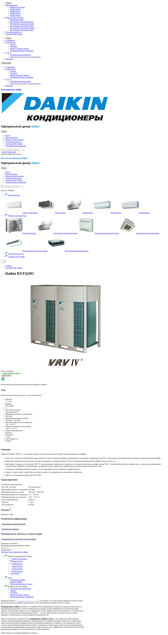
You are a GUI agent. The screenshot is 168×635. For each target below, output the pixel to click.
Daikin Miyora (17, 566)
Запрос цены (6, 375)
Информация (10, 42)
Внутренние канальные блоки (22, 30)
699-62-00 (8, 152)
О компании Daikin (17, 580)
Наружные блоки (17, 20)
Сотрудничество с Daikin (11, 89)
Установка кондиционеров (20, 55)
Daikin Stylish (15, 9)
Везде (7, 135)
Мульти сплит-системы (14, 18)
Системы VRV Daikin (13, 34)
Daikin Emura (15, 11)
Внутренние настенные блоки (22, 22)
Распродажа (14, 573)
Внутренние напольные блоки (22, 24)
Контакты (9, 59)
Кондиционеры (11, 5)
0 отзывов (8, 401)
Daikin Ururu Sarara (17, 7)
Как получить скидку (12, 373)
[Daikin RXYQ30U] (65, 369)
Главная (8, 266)
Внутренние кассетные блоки (21, 26)
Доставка (13, 47)
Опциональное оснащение (15, 146)
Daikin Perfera (15, 13)
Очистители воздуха (13, 32)
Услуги (8, 53)
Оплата (13, 44)
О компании (10, 40)
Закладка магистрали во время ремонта (25, 57)
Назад (8, 3)
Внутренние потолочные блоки (22, 28)
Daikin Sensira (15, 15)
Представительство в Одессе (21, 584)
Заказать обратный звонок (11, 154)
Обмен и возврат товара (19, 49)
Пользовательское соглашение (22, 51)
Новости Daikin (16, 582)
